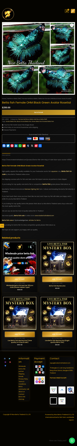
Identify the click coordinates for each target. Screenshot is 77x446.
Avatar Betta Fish (11, 121)
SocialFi (63, 378)
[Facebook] (5, 358)
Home (4, 98)
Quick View (19, 273)
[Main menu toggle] (73, 11)
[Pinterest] (10, 362)
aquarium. (54, 171)
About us (22, 392)
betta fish (47, 184)
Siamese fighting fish (32, 189)
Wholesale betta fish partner (22, 368)
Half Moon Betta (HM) (14, 98)
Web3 (58, 378)
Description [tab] (6, 155)
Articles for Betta (35, 220)
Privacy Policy (23, 379)
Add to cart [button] (20, 279)
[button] (72, 25)
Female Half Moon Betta (29, 98)
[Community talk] (5, 365)
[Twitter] (9, 358)
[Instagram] (5, 362)
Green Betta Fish (37, 121)
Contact (21, 394)
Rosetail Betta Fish (48, 121)
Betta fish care (7, 220)
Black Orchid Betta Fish (24, 121)
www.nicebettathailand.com (44, 216)
